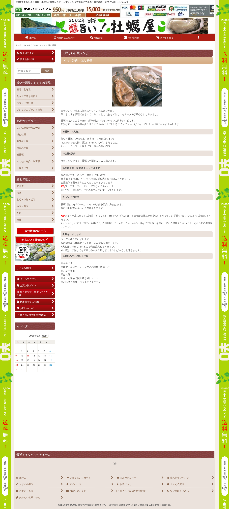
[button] (97, 37)
